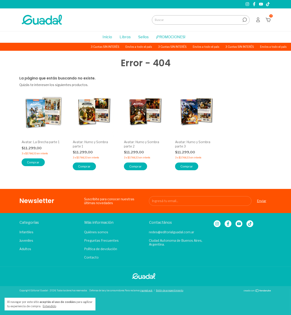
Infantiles (26, 232)
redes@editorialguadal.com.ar (171, 232)
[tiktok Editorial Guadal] (268, 4)
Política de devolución (100, 249)
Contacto (91, 257)
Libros (125, 37)
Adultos (25, 249)
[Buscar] (244, 19)
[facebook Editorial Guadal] (254, 4)
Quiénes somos (96, 232)
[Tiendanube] (257, 291)
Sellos (143, 37)
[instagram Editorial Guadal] (247, 4)
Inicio (107, 37)
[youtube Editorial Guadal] (261, 4)
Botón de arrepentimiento (169, 290)
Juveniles (26, 240)
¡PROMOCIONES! (170, 37)
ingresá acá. (146, 290)
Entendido (49, 306)
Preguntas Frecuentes (101, 240)
